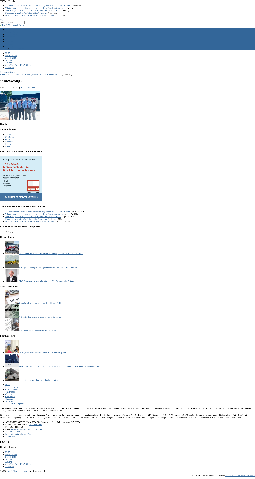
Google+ (9, 139)
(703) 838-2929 (35, 424)
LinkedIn (9, 142)
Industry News (11, 32)
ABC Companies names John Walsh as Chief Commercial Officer (33, 10)
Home (7, 29)
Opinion (8, 39)
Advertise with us (12, 432)
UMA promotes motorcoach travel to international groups (43, 352)
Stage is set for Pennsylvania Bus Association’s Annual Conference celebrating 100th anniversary (59, 366)
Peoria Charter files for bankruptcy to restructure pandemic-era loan (34, 74)
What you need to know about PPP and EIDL (38, 331)
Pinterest (8, 144)
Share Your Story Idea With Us (18, 65)
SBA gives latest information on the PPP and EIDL (40, 303)
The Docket (10, 37)
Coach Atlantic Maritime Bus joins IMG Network (39, 380)
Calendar (9, 44)
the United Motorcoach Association (240, 475)
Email (7, 146)
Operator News (11, 34)
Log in (3, 20)
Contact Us (10, 41)
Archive (8, 60)
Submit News (11, 436)
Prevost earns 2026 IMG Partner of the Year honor (26, 13)
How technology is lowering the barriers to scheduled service (30, 15)
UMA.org (9, 53)
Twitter (8, 134)
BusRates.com (11, 55)
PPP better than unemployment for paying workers (40, 317)
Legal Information (12, 434)
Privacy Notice (27, 434)
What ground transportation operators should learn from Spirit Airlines (34, 8)
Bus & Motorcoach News (17, 471)
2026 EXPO (10, 58)
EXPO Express (17, 49)
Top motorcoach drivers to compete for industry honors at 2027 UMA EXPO (37, 6)
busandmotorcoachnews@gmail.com (26, 429)
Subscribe (9, 67)
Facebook (9, 137)
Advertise (9, 46)
